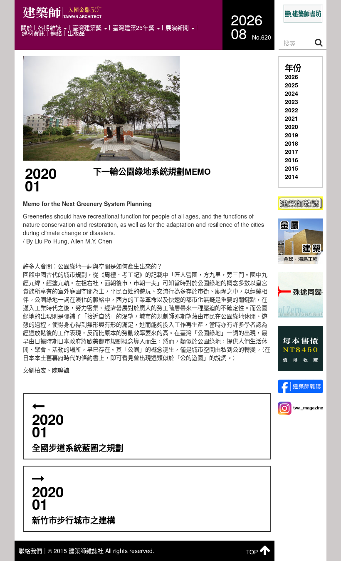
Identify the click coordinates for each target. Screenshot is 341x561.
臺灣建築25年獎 (134, 27)
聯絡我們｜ (33, 550)
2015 (291, 168)
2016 (291, 160)
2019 (291, 135)
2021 (291, 118)
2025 (291, 85)
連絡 (56, 33)
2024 (291, 93)
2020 (291, 126)
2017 (291, 151)
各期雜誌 (50, 27)
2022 (291, 110)
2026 (291, 76)
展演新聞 (178, 27)
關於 (26, 27)
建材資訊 (33, 33)
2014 (291, 176)
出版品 (76, 33)
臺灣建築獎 (87, 27)
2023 (291, 101)
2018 (291, 143)
